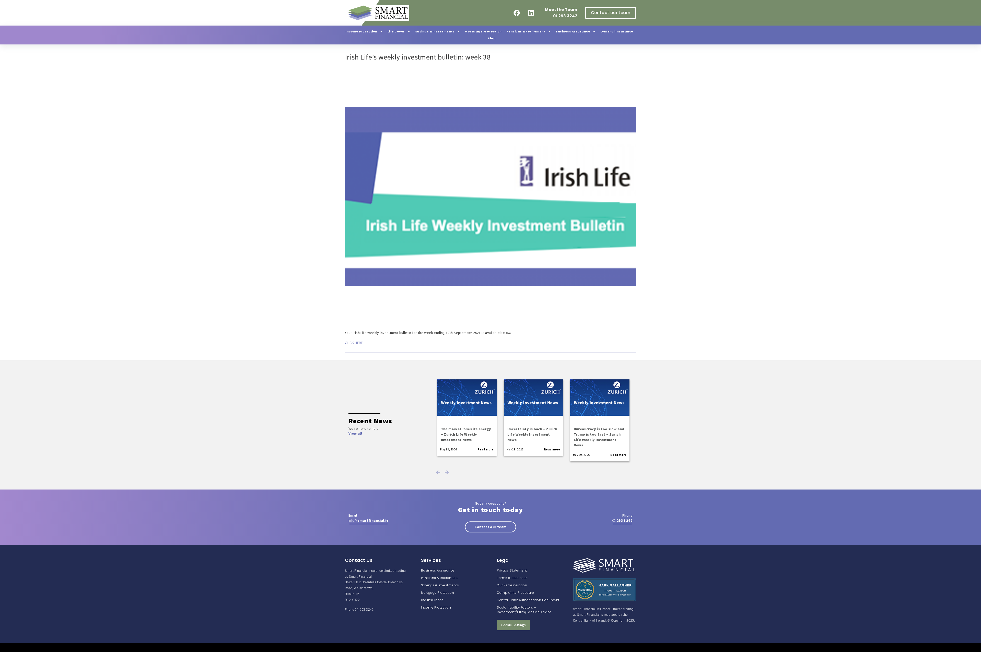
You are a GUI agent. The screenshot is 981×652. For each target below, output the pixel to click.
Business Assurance (573, 31)
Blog (492, 38)
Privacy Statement (512, 570)
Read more (485, 449)
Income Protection (361, 31)
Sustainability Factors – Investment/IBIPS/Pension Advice (524, 609)
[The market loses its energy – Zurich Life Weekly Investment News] (467, 397)
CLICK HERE (354, 342)
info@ (368, 520)
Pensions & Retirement (526, 31)
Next (446, 472)
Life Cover (396, 31)
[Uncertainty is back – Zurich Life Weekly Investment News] (533, 397)
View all (355, 433)
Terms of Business (512, 578)
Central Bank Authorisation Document (528, 600)
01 (622, 520)
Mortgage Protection (483, 31)
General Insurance (616, 31)
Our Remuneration (512, 585)
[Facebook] (516, 12)
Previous (438, 472)
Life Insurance (432, 600)
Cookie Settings (513, 625)
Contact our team (490, 527)
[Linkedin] (530, 12)
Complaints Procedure (515, 592)
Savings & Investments (435, 31)
